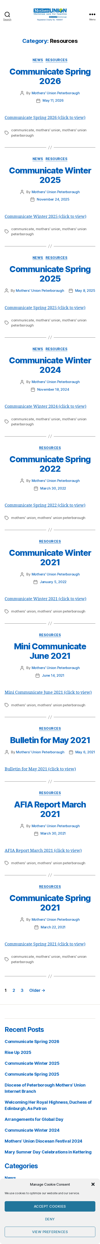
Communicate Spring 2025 (49, 274)
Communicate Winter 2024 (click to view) (45, 406)
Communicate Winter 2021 (50, 557)
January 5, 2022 (53, 582)
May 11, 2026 (53, 100)
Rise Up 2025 (18, 1052)
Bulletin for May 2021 (50, 740)
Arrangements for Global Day (34, 1119)
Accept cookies (50, 1206)
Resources (57, 60)
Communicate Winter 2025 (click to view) (45, 216)
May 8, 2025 (85, 290)
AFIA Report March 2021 (50, 809)
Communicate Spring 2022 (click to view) (45, 505)
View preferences (50, 1232)
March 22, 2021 (53, 927)
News (38, 60)
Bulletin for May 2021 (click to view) (40, 769)
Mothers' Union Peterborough (56, 93)
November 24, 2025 (53, 199)
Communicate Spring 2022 (49, 464)
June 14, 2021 (53, 675)
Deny (50, 1219)
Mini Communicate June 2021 (50, 651)
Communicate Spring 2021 (49, 903)
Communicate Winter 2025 (50, 175)
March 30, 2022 (53, 488)
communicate (22, 130)
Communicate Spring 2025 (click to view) (45, 308)
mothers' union (48, 130)
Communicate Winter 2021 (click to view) (45, 599)
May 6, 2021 (85, 752)
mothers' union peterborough (61, 517)
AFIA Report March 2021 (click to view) (43, 850)
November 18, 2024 (53, 389)
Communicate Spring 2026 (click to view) (45, 117)
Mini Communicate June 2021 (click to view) (48, 692)
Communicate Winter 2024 (50, 365)
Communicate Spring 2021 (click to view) (45, 944)
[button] (93, 1184)
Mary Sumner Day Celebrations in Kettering (48, 1152)
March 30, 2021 (53, 833)
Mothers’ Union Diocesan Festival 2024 (43, 1141)
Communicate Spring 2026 (49, 76)
